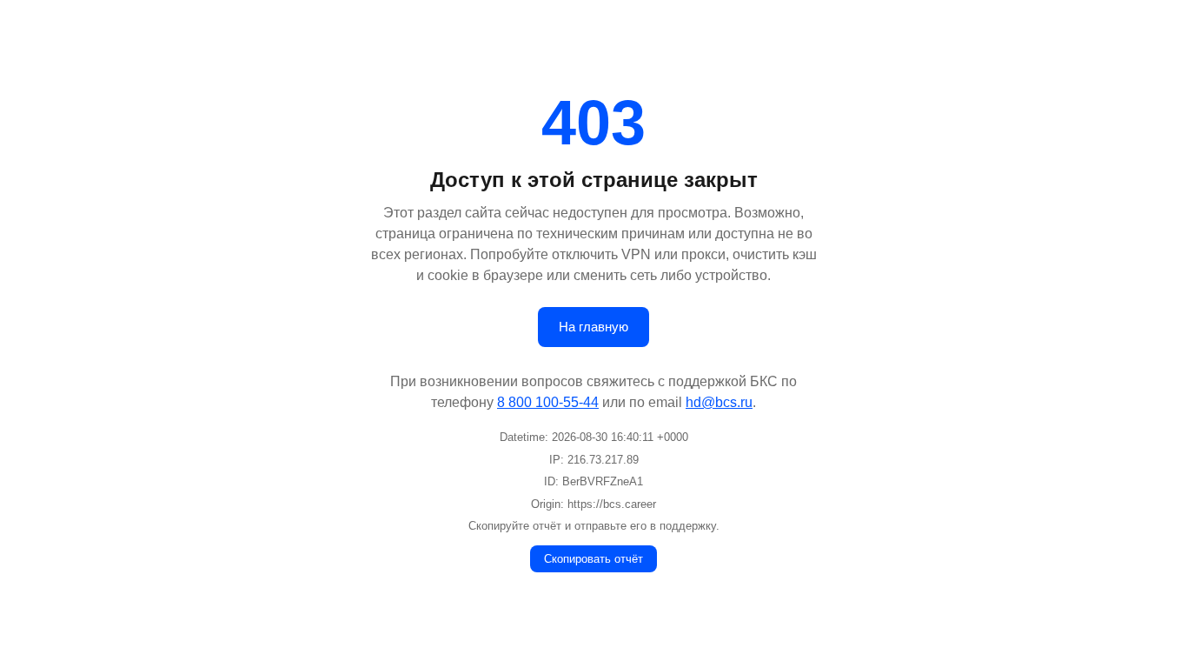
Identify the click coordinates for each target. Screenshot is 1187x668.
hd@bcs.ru (719, 402)
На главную (593, 326)
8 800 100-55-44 (548, 402)
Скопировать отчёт (593, 558)
